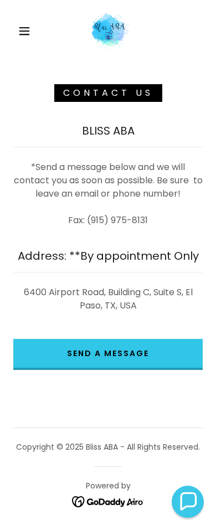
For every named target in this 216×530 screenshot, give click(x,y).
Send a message (108, 353)
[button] (24, 31)
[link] (110, 31)
